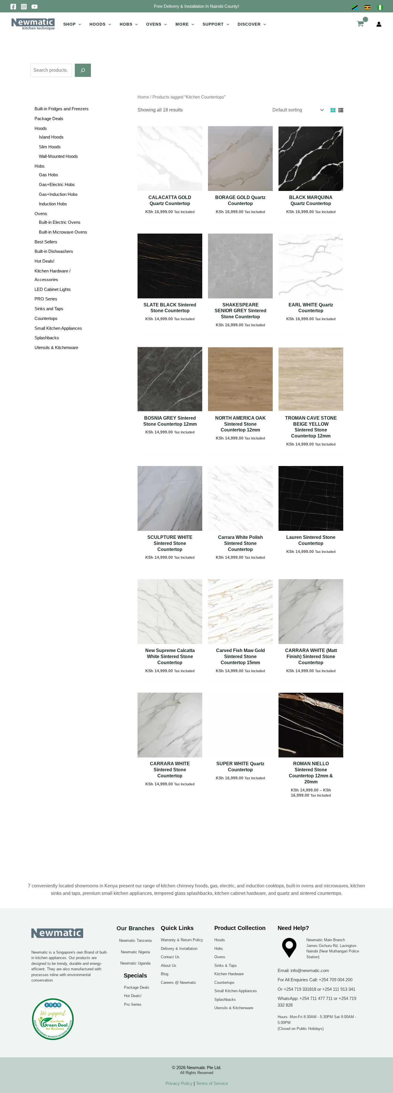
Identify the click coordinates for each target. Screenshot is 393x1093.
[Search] (83, 70)
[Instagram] (24, 6)
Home (143, 97)
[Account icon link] (378, 24)
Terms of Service (211, 1083)
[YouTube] (34, 6)
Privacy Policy (178, 1083)
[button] (196, 6)
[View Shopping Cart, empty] (360, 24)
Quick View (170, 185)
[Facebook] (13, 6)
